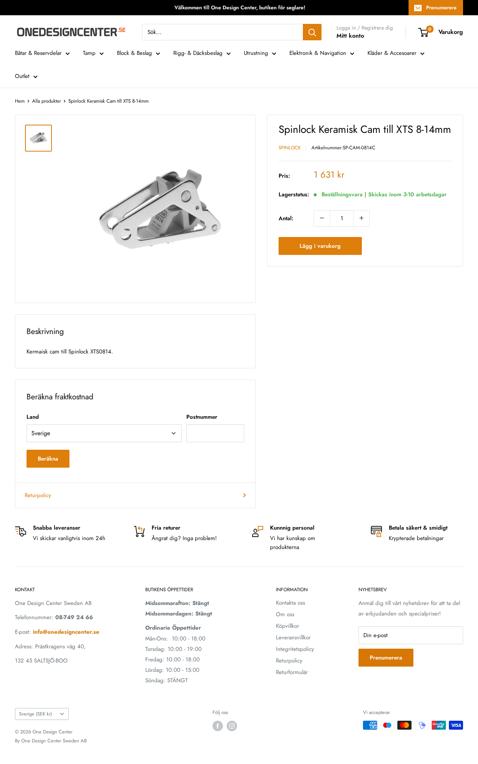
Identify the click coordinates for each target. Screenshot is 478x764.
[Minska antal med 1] (322, 218)
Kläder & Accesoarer (391, 53)
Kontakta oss (290, 603)
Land (33, 417)
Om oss (285, 614)
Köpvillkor (287, 626)
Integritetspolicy (295, 649)
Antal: (286, 218)
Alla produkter (46, 101)
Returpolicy (38, 495)
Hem (20, 101)
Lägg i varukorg (320, 245)
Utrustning (256, 53)
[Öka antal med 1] (361, 218)
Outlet (22, 76)
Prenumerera (441, 7)
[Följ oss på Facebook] (217, 726)
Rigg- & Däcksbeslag (198, 53)
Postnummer (201, 417)
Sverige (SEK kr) (35, 713)
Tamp (89, 53)
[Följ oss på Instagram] (232, 726)
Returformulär (292, 672)
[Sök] (312, 32)
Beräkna (48, 459)
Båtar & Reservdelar (38, 53)
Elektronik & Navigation (317, 53)
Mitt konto (350, 35)
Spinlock (290, 147)
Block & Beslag (134, 53)
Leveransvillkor (293, 637)
